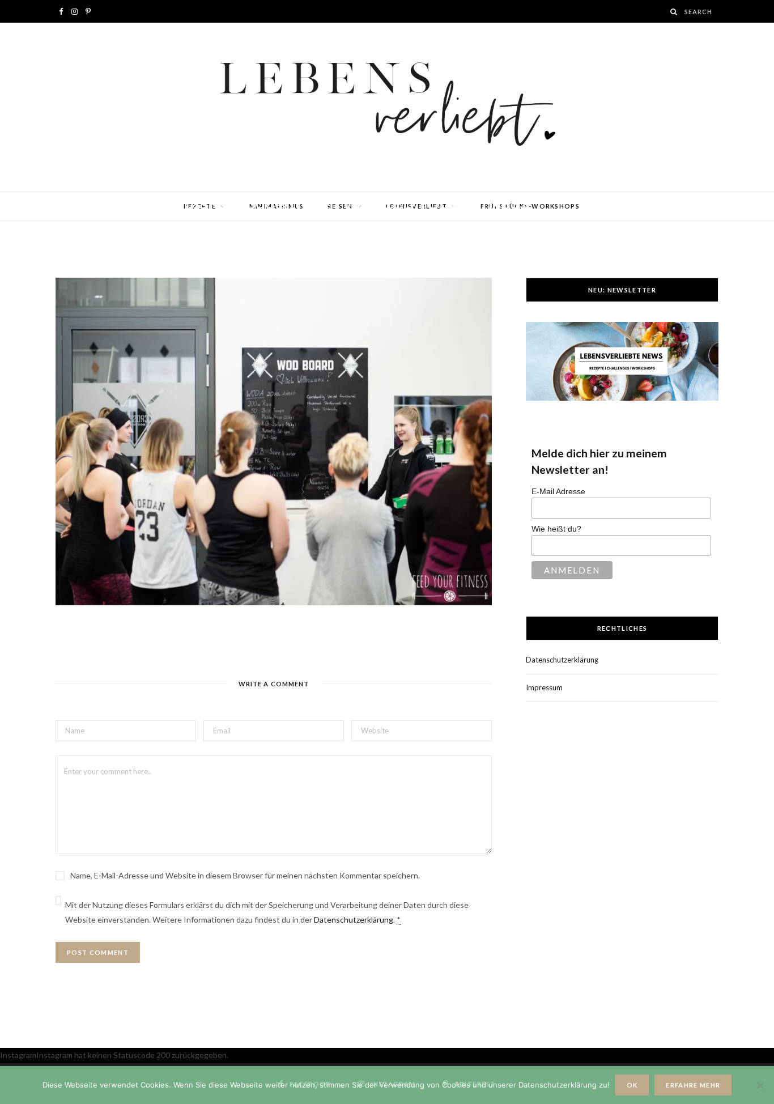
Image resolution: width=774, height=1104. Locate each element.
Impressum (544, 687)
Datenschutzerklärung (353, 919)
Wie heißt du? (556, 528)
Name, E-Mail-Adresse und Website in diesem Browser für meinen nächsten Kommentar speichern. (245, 875)
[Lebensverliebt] (387, 107)
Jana (98, 225)
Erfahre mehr (693, 1085)
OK (632, 1085)
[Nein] (760, 1085)
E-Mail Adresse (558, 491)
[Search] (674, 11)
